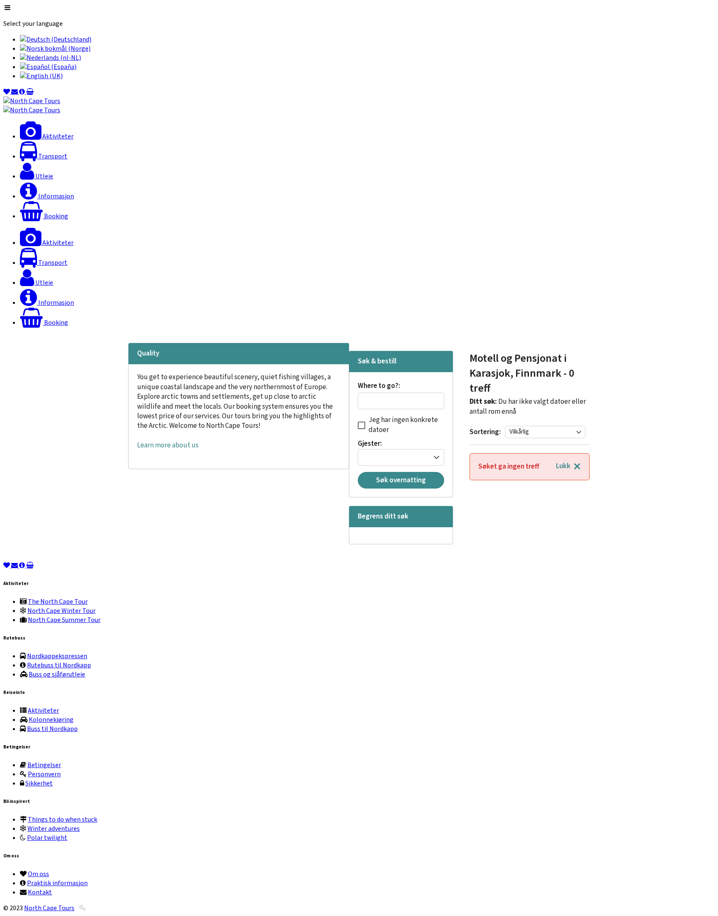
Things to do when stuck (62, 819)
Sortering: (485, 432)
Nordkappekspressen (57, 656)
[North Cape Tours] (31, 101)
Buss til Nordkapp (52, 728)
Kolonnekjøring (51, 719)
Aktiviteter (43, 710)
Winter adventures (53, 828)
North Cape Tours (49, 908)
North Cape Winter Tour (61, 610)
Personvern (44, 774)
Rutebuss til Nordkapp (59, 665)
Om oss (38, 874)
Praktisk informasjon (57, 883)
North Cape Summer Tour (64, 620)
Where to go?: (379, 387)
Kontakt (40, 892)
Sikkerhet (39, 783)
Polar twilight (47, 837)
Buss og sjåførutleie (57, 674)
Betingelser (44, 765)
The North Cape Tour (58, 601)
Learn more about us (168, 445)
